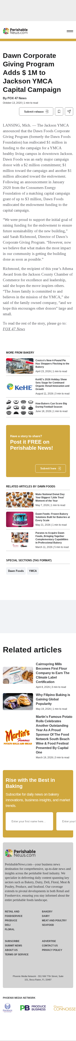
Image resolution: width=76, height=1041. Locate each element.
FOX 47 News (17, 98)
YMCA (33, 570)
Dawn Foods (16, 570)
